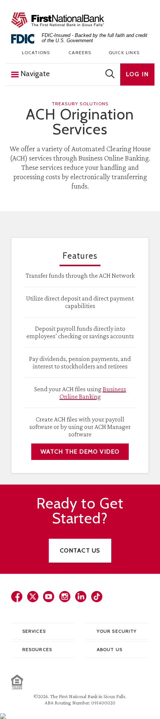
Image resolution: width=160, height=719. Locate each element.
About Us (109, 649)
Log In (137, 74)
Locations (36, 52)
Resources (37, 649)
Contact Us (80, 550)
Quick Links (124, 52)
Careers (79, 52)
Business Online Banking (93, 392)
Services (34, 631)
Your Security (117, 631)
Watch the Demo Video (80, 451)
